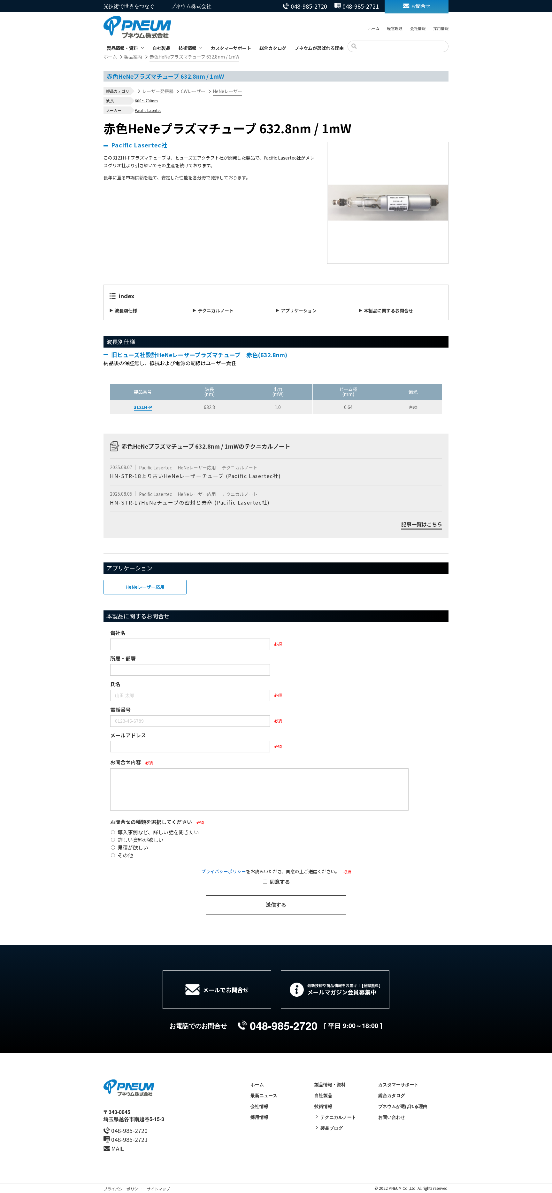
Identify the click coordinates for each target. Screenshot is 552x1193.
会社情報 (417, 28)
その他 (125, 855)
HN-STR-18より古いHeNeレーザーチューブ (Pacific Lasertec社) (195, 476)
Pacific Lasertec (148, 110)
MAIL (117, 1148)
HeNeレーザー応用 (197, 467)
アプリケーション (299, 310)
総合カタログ (272, 48)
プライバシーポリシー (223, 871)
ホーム (373, 28)
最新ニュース (263, 1095)
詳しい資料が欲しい (141, 840)
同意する (280, 881)
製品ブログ (331, 1128)
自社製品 (161, 48)
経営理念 (394, 28)
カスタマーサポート (231, 48)
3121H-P (143, 407)
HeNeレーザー (227, 91)
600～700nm (146, 101)
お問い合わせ (391, 1117)
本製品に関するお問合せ (388, 310)
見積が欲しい (133, 847)
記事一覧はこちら (421, 524)
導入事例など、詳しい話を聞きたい (158, 832)
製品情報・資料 (122, 48)
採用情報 (440, 28)
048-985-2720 (309, 6)
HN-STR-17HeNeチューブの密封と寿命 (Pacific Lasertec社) (190, 502)
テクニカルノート (216, 310)
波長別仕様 (126, 310)
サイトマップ (158, 1188)
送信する (276, 904)
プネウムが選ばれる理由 (319, 48)
